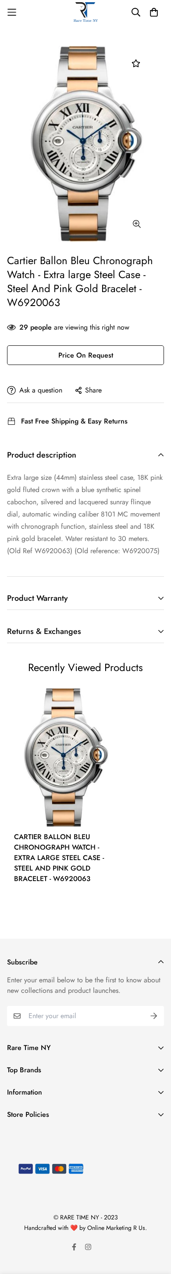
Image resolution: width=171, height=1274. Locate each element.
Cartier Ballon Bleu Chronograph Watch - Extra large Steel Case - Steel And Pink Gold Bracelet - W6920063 (59, 858)
